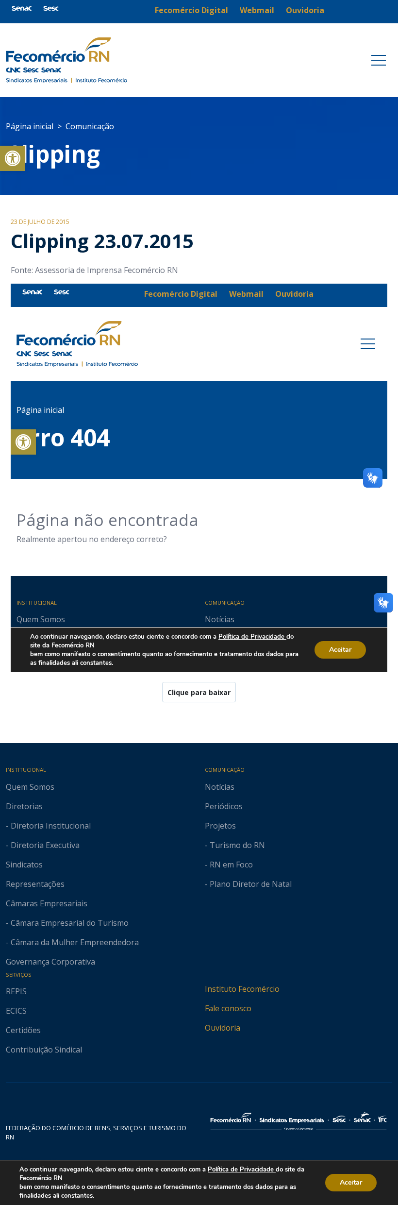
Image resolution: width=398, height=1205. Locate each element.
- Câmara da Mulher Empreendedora (72, 942)
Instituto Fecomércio (242, 989)
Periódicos (224, 806)
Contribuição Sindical (44, 1049)
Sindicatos (24, 864)
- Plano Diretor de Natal (248, 884)
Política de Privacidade (242, 1169)
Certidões (23, 1030)
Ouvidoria (222, 1027)
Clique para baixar (199, 692)
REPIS (16, 991)
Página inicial (29, 126)
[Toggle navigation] (378, 60)
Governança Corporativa (50, 961)
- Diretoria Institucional (48, 825)
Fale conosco (228, 1008)
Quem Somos (30, 786)
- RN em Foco (229, 864)
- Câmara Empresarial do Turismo (67, 922)
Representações (35, 884)
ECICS (16, 1010)
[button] (12, 158)
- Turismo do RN (235, 845)
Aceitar (351, 1182)
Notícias (219, 786)
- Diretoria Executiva (43, 845)
